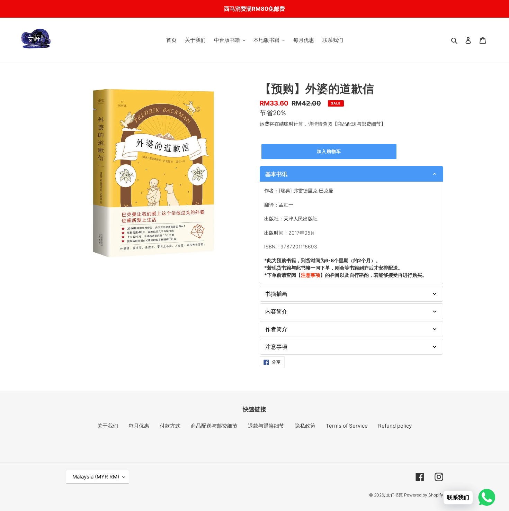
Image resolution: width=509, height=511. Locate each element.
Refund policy (395, 425)
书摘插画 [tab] (276, 293)
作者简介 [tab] (276, 329)
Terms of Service (347, 425)
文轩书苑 (394, 495)
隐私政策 (305, 425)
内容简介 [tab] (276, 311)
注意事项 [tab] (276, 346)
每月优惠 (138, 425)
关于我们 (107, 425)
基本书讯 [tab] (276, 174)
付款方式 (170, 425)
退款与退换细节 (266, 425)
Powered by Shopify (423, 495)
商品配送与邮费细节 (359, 124)
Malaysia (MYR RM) (95, 476)
